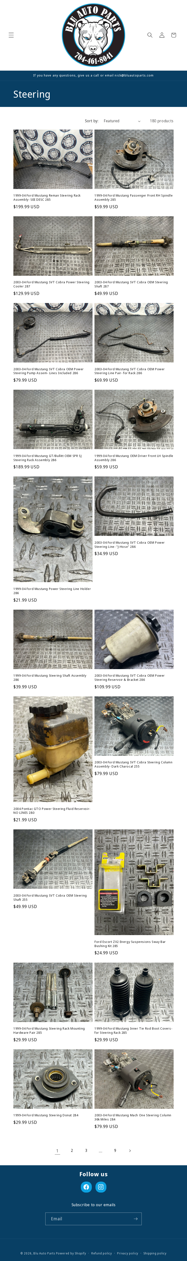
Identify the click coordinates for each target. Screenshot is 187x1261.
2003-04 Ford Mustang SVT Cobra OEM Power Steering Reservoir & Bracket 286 (129, 677)
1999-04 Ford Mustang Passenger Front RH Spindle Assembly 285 (133, 197)
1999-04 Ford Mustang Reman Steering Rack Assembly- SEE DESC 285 (47, 197)
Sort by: (92, 120)
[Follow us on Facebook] (86, 1187)
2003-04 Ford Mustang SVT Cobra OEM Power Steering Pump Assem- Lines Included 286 (48, 371)
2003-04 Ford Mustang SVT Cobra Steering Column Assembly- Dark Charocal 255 (133, 764)
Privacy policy (127, 1253)
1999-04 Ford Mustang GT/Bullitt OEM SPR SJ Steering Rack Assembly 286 (47, 458)
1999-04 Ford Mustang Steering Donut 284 (45, 1115)
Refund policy (101, 1253)
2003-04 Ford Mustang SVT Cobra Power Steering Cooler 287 (51, 284)
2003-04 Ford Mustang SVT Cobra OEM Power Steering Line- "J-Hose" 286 (129, 544)
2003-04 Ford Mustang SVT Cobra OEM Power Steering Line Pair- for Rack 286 (129, 371)
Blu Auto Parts (44, 1253)
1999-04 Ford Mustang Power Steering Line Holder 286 (52, 591)
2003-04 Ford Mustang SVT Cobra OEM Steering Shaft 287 (131, 284)
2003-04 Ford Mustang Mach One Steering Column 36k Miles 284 (132, 1117)
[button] (11, 35)
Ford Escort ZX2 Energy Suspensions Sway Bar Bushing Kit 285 (130, 944)
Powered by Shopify (71, 1253)
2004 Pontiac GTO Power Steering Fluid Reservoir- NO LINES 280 (51, 811)
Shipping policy (155, 1253)
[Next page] (129, 1151)
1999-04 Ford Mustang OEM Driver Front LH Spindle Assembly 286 (133, 458)
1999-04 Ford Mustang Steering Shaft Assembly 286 (49, 677)
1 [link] (57, 1151)
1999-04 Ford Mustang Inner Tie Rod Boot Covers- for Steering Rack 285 (133, 1030)
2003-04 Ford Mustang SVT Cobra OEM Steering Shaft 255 (50, 897)
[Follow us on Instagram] (100, 1187)
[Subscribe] (135, 1219)
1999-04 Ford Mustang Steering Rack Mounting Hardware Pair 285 (49, 1030)
